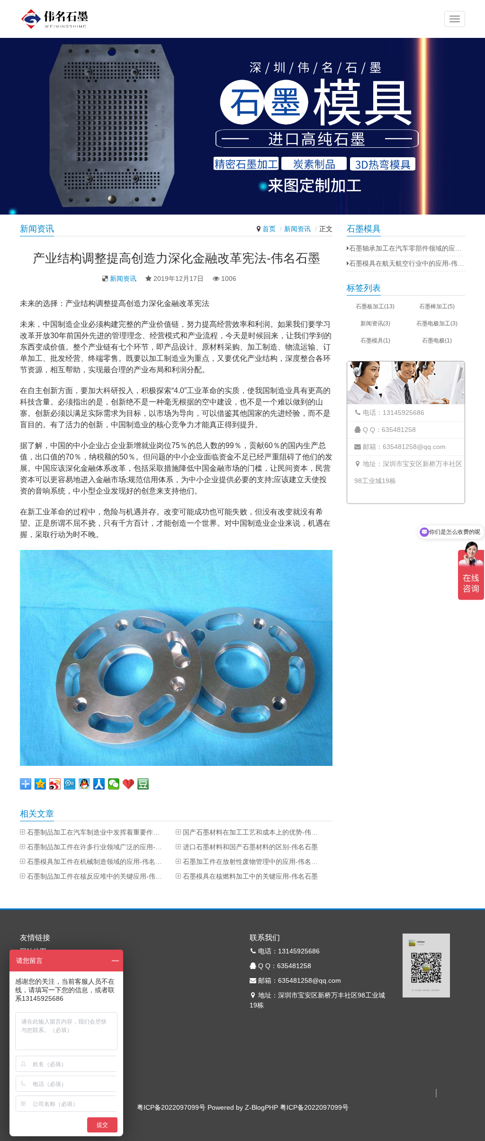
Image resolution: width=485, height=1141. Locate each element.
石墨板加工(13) (375, 306)
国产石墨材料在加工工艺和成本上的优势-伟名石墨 (251, 832)
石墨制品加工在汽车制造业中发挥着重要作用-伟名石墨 (95, 832)
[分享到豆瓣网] (143, 784)
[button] (454, 19)
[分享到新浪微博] (55, 784)
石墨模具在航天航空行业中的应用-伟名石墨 (407, 263)
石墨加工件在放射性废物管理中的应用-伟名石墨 (251, 861)
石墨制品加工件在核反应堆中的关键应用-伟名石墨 (95, 876)
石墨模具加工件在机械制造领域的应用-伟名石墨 (95, 861)
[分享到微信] (114, 784)
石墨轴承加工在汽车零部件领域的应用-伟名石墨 (407, 248)
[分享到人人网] (99, 784)
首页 (269, 229)
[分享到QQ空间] (40, 784)
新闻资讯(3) (375, 323)
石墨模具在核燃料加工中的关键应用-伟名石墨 (250, 876)
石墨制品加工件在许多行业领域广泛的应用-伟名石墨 (95, 847)
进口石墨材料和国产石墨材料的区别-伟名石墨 (250, 847)
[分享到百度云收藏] (129, 784)
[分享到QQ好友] (84, 784)
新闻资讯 (297, 229)
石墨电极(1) (437, 340)
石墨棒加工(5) (437, 306)
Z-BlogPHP (261, 1107)
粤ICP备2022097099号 (171, 1107)
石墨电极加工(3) (437, 323)
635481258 (399, 429)
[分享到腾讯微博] (70, 784)
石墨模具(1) (375, 340)
